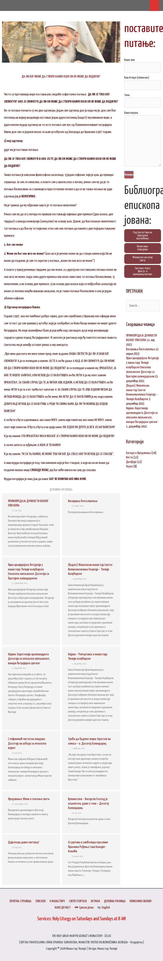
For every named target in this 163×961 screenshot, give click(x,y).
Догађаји (131, 462)
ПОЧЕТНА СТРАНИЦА (20, 901)
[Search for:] (142, 305)
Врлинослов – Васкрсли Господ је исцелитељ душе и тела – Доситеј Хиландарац (88, 803)
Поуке (129, 466)
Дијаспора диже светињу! (23, 842)
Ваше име (129, 59)
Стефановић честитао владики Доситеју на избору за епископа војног (27, 743)
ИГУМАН (95, 901)
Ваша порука (131, 112)
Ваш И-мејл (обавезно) (136, 77)
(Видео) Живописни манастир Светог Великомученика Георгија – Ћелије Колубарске (90, 569)
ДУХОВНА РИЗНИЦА (115, 901)
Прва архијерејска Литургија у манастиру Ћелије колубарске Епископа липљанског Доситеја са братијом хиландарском (142, 367)
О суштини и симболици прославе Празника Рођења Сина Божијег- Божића (88, 847)
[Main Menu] (154, 5)
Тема (127, 95)
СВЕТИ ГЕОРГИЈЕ (78, 901)
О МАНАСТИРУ (57, 901)
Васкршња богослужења (82, 501)
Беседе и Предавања (138, 453)
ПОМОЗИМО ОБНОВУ (141, 901)
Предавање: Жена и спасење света (28, 799)
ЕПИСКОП (41, 901)
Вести (129, 457)
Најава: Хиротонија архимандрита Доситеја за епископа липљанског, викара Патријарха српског (29, 659)
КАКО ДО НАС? (63, 907)
